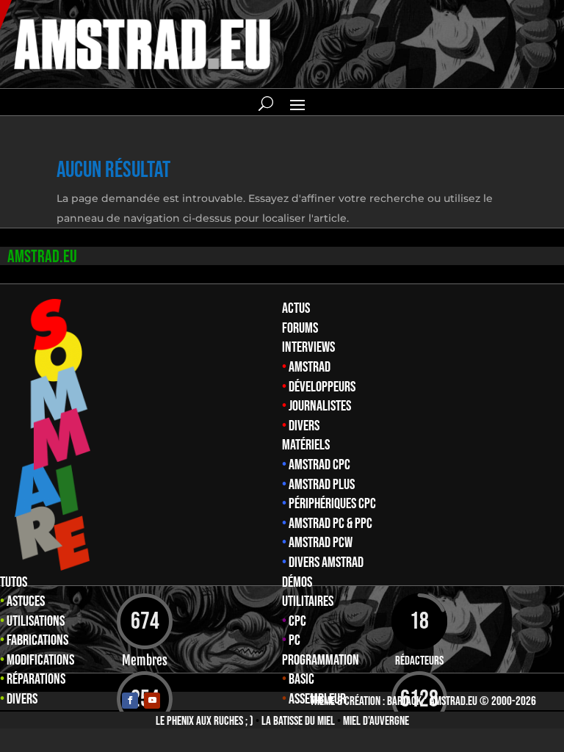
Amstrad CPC (319, 465)
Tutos (13, 582)
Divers (304, 426)
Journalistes (320, 406)
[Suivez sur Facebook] (130, 701)
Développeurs (322, 387)
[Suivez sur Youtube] (152, 701)
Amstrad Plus (322, 485)
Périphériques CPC (332, 504)
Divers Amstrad (326, 562)
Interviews (308, 347)
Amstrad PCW (320, 543)
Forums (300, 328)
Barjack (404, 701)
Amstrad (309, 367)
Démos (297, 582)
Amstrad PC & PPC (330, 523)
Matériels (306, 445)
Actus (296, 308)
